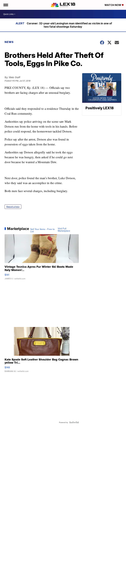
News (9, 42)
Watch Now (113, 5)
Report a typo (13, 206)
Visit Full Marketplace (64, 229)
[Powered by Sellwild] (74, 422)
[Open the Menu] (5, 5)
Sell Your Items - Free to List (42, 230)
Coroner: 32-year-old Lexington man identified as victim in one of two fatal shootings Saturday (69, 25)
